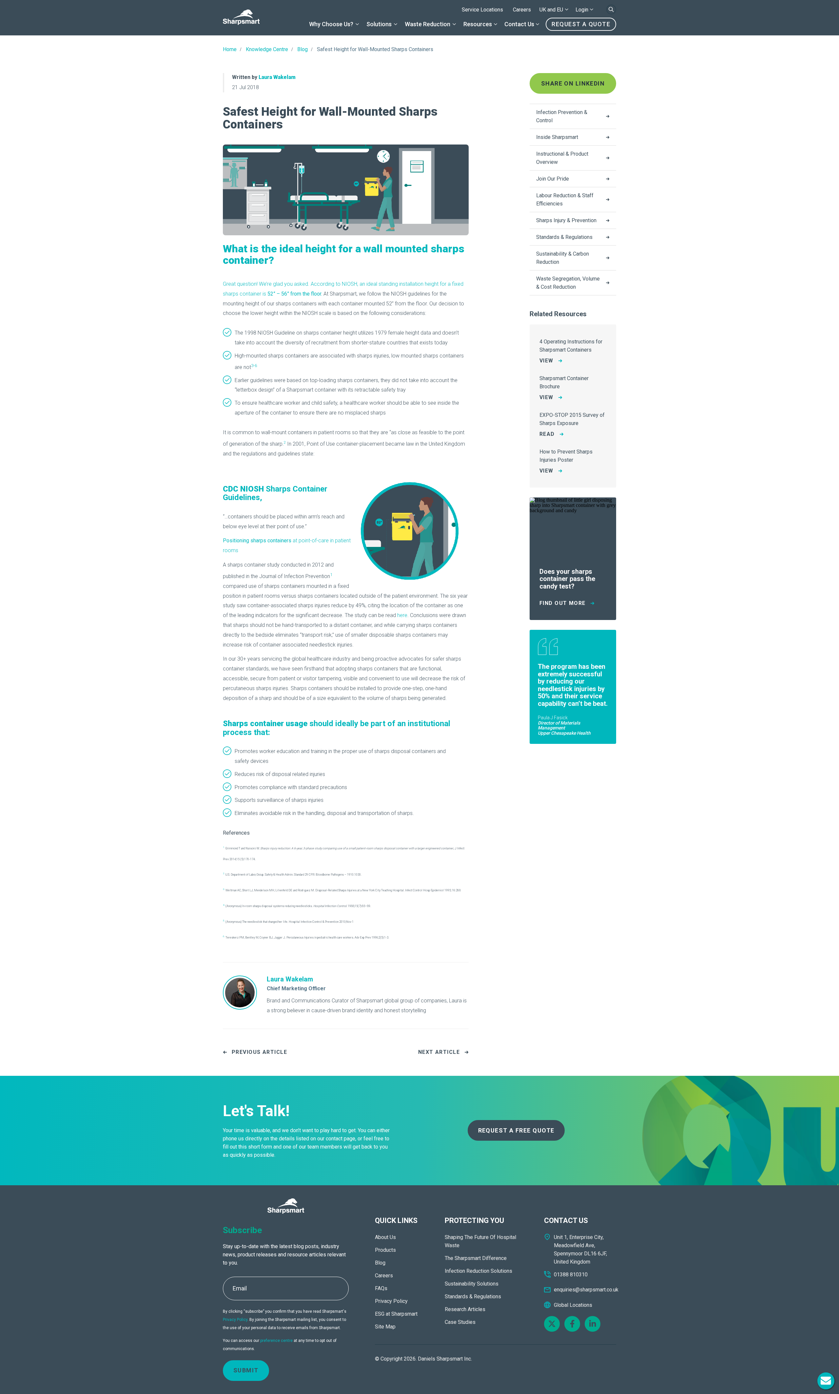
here (402, 615)
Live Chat (826, 1381)
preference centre (276, 1340)
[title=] (241, 18)
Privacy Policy (235, 1319)
